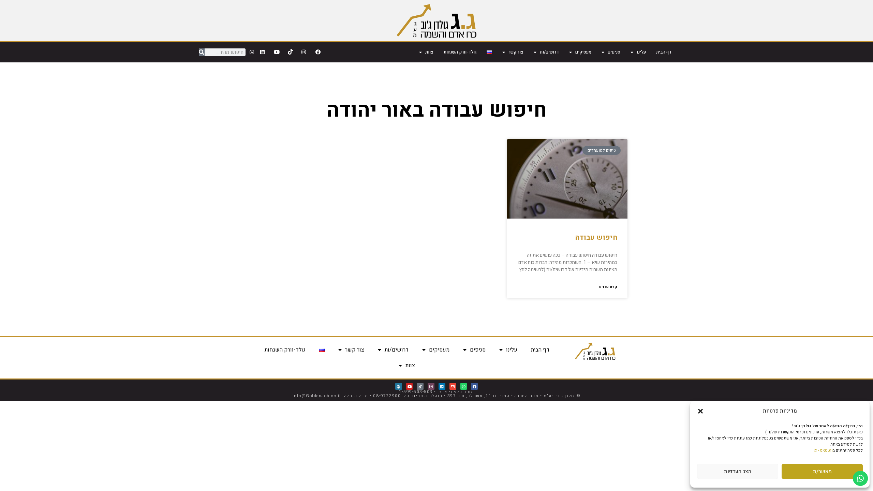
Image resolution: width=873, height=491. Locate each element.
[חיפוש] (202, 52)
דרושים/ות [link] (549, 52)
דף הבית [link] (663, 52)
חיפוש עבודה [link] (596, 237)
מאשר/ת (822, 471)
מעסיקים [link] (583, 52)
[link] (437, 20)
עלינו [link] (641, 52)
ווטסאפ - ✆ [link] (823, 450)
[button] (700, 411)
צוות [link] (429, 52)
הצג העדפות (737, 471)
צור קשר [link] (515, 52)
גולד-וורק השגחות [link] (460, 52)
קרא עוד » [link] (608, 287)
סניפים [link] (614, 52)
